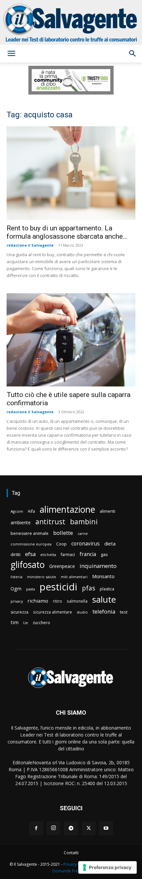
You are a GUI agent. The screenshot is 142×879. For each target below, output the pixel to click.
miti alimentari (74, 576)
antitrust (50, 521)
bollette (63, 532)
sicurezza (19, 612)
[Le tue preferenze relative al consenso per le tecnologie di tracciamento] (107, 867)
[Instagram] (53, 828)
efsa (30, 554)
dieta (110, 543)
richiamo (37, 600)
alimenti (107, 511)
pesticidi (58, 586)
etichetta (48, 554)
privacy (17, 601)
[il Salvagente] (71, 22)
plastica (107, 589)
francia (88, 554)
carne (83, 533)
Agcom (17, 511)
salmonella (77, 601)
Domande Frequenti (71, 871)
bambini (84, 521)
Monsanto (103, 576)
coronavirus (85, 543)
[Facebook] (36, 828)
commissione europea (31, 543)
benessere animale (30, 533)
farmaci (68, 554)
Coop (61, 544)
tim (14, 622)
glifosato (28, 564)
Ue (25, 622)
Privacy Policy (76, 864)
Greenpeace (62, 566)
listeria (16, 576)
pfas (88, 588)
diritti (15, 554)
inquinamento (98, 565)
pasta (30, 589)
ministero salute (41, 576)
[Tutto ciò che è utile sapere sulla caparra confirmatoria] (71, 340)
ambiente (21, 522)
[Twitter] (88, 828)
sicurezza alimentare (52, 612)
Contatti (71, 853)
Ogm (16, 588)
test (123, 612)
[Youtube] (106, 828)
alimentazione (67, 509)
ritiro (57, 601)
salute (104, 599)
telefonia (103, 611)
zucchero (41, 622)
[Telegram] (71, 828)
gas (104, 554)
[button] (11, 53)
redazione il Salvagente (30, 245)
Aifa (31, 511)
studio (82, 612)
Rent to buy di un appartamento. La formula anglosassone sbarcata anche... (67, 232)
